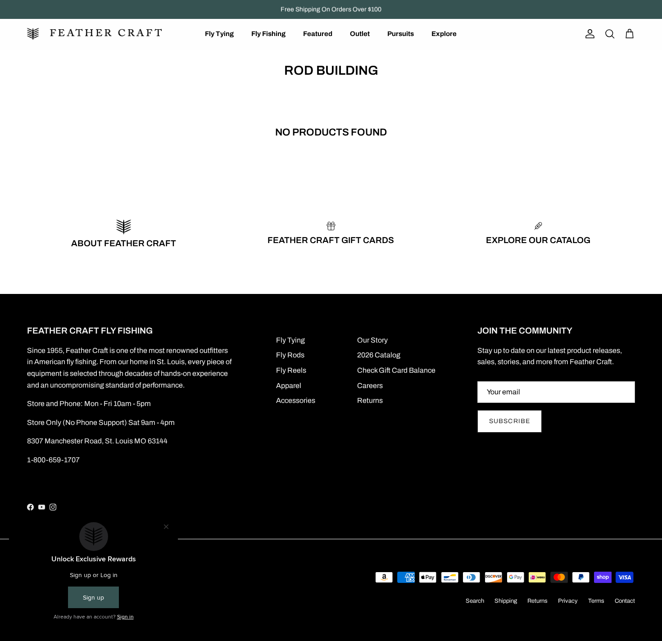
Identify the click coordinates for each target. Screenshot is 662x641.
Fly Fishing (268, 33)
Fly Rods (290, 355)
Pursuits (400, 33)
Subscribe (509, 421)
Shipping (505, 601)
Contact (625, 601)
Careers (370, 385)
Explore (444, 33)
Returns (370, 400)
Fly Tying (219, 33)
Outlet (360, 33)
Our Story (372, 340)
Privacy (568, 601)
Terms (596, 601)
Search (475, 601)
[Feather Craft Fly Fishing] (94, 34)
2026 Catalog (378, 355)
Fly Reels (291, 370)
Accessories (295, 400)
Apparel (288, 385)
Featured (317, 33)
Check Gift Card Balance (396, 370)
